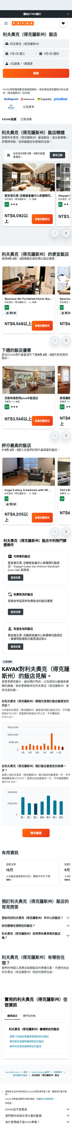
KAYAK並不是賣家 (16, 1109)
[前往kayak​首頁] (23, 23)
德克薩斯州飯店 (20, 1075)
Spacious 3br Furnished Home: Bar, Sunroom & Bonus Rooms (29, 298)
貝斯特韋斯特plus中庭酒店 (21, 398)
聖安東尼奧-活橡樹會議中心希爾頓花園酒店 (29, 195)
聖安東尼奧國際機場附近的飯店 (27, 1041)
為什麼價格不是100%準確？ (22, 1122)
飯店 (25, 1072)
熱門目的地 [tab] (29, 1015)
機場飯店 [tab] (12, 1015)
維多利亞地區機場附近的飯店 (25, 1046)
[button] (68, 14)
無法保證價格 (47, 1099)
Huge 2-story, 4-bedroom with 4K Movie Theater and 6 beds (29, 490)
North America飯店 (41, 1072)
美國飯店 (58, 1072)
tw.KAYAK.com (12, 1072)
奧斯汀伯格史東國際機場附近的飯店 (29, 1036)
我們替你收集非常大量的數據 (23, 1115)
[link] (15, 577)
